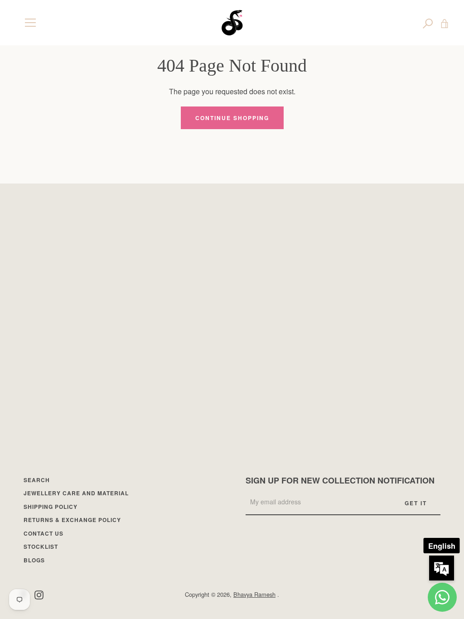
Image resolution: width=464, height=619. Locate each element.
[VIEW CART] (444, 22)
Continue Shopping (232, 118)
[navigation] (30, 22)
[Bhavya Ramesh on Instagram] (39, 594)
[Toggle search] (427, 22)
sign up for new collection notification (340, 480)
